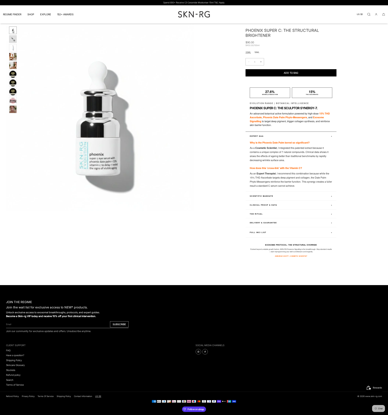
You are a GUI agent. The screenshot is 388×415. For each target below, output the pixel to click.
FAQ (8, 350)
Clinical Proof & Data (291, 205)
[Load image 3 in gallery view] (13, 48)
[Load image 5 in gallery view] (13, 65)
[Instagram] (198, 351)
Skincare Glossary (15, 365)
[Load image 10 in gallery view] (13, 109)
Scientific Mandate (291, 196)
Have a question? (15, 355)
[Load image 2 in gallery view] (13, 39)
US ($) (360, 14)
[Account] (376, 14)
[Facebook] (205, 351)
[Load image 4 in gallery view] (13, 56)
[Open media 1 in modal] (100, 117)
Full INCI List (291, 232)
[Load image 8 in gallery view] (13, 92)
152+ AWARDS (65, 14)
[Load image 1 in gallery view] (13, 30)
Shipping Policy (14, 360)
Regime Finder (12, 14)
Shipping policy (64, 396)
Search (9, 380)
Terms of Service (15, 384)
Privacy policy (28, 396)
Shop (30, 14)
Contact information (83, 396)
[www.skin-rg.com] (194, 14)
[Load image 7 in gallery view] (13, 83)
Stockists (10, 370)
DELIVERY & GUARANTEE (291, 223)
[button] (369, 14)
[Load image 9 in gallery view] (13, 100)
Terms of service (46, 396)
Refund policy (13, 375)
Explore (45, 14)
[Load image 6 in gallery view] (13, 74)
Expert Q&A (291, 136)
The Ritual (291, 214)
